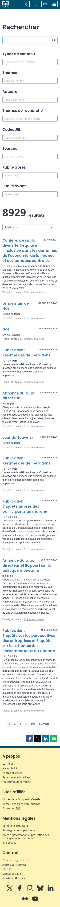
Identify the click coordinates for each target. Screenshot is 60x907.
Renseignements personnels (19, 830)
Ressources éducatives (16, 777)
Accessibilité (9, 768)
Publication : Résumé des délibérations (26, 353)
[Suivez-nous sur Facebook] (20, 890)
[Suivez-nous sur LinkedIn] (50, 890)
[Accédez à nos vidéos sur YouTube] (35, 901)
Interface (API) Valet (14, 878)
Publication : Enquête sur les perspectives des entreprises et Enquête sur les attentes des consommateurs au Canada (28, 640)
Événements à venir (34, 318)
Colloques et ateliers (34, 292)
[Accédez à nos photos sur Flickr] (25, 901)
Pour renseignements (15, 860)
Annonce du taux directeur (18, 396)
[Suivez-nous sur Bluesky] (41, 890)
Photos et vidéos (12, 773)
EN (45, 4)
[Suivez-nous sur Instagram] (30, 890)
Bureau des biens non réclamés (21, 804)
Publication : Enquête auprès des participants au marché (24, 506)
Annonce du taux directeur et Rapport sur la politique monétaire (26, 565)
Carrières (8, 763)
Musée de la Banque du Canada (21, 799)
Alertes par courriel (14, 864)
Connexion (11, 808)
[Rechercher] (53, 40)
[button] (29, 738)
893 (33, 723)
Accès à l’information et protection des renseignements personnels (25, 836)
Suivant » (45, 723)
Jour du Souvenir (17, 437)
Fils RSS (6, 869)
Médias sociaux (11, 873)
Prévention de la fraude (16, 782)
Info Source (9, 842)
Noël (6, 329)
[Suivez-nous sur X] (10, 890)
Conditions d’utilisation (16, 825)
